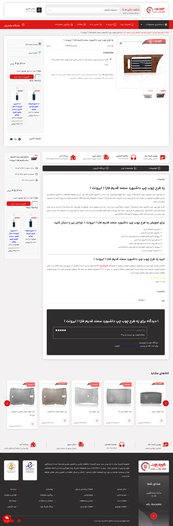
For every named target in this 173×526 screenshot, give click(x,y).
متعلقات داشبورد (76, 78)
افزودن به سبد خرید (21, 77)
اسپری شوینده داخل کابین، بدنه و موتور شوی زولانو (17, 109)
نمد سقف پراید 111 (125, 411)
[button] (120, 43)
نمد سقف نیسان (158, 411)
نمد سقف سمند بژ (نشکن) (57, 411)
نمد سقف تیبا (94, 411)
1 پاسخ (49, 46)
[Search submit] (50, 10)
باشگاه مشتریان (12, 25)
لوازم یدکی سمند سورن (93, 78)
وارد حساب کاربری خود (130, 346)
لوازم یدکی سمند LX (131, 32)
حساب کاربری (31, 8)
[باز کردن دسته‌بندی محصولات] (141, 24)
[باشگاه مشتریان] (23, 24)
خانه (167, 32)
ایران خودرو (146, 32)
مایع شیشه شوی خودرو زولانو (33, 106)
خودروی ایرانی (158, 32)
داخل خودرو (76, 74)
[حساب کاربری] (39, 10)
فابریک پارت (103, 265)
